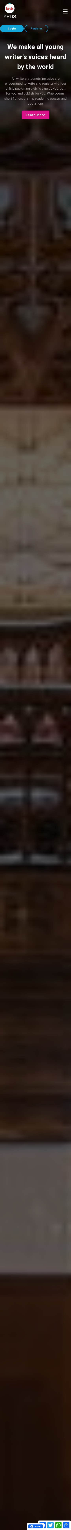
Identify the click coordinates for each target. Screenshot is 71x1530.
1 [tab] (27, 140)
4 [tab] (44, 140)
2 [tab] (33, 140)
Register (36, 28)
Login (12, 28)
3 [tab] (38, 140)
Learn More (35, 115)
